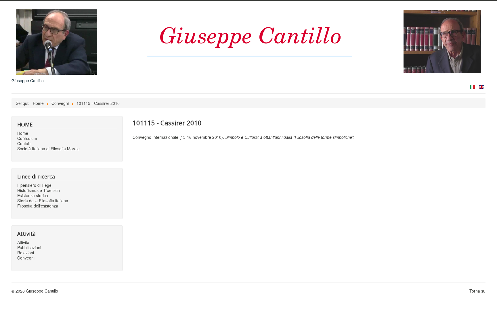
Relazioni (25, 252)
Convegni (26, 257)
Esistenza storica (32, 195)
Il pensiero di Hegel (34, 185)
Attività (23, 242)
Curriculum (27, 138)
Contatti (24, 143)
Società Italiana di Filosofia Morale (48, 148)
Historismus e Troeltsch (38, 190)
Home (22, 133)
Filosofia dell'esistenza (37, 205)
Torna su (477, 291)
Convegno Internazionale (155, 137)
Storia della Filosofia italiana (42, 200)
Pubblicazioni (29, 247)
